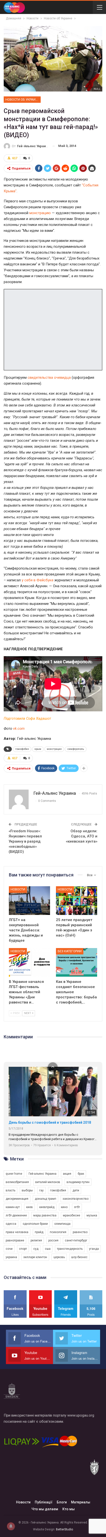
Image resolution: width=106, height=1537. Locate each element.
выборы (27, 1190)
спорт (23, 1248)
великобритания (17, 1182)
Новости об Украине (22, 99)
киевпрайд (46, 1207)
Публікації (44, 1502)
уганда (94, 1248)
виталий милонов (47, 1182)
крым (38, 749)
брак (81, 1173)
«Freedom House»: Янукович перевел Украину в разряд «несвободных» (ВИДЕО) (25, 841)
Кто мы (68, 1509)
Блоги (62, 1502)
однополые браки (35, 1223)
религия (36, 1240)
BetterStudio (64, 1529)
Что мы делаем (45, 1509)
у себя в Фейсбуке (37, 580)
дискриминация (17, 1198)
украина (11, 1257)
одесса (11, 1223)
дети (75, 1190)
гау (41, 1190)
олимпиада (62, 1223)
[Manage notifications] (11, 1526)
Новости (18, 889)
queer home (14, 1173)
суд (35, 1248)
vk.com (19, 728)
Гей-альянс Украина (42, 1173)
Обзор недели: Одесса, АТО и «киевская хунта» (81, 836)
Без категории (70, 951)
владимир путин (78, 1182)
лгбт (77, 1207)
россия (53, 1240)
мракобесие (71, 1215)
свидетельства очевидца (49, 377)
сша (48, 1248)
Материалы (80, 1502)
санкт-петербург (76, 1240)
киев (29, 1207)
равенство (80, 1232)
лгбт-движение (16, 1215)
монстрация (54, 749)
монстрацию (40, 213)
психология (58, 1232)
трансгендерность (70, 1248)
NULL (97, 89)
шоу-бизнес (79, 1257)
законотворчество (75, 1198)
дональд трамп (45, 1198)
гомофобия (22, 749)
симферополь (75, 749)
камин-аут (13, 1207)
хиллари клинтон (35, 1257)
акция (67, 1173)
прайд (39, 1232)
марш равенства (44, 1215)
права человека (17, 1232)
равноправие (15, 1240)
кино (64, 1207)
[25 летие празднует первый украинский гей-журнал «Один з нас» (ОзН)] (76, 900)
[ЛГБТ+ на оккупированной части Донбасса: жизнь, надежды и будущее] (29, 900)
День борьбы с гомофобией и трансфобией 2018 (50, 1122)
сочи (9, 1248)
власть (10, 1190)
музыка (92, 1215)
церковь (59, 1257)
